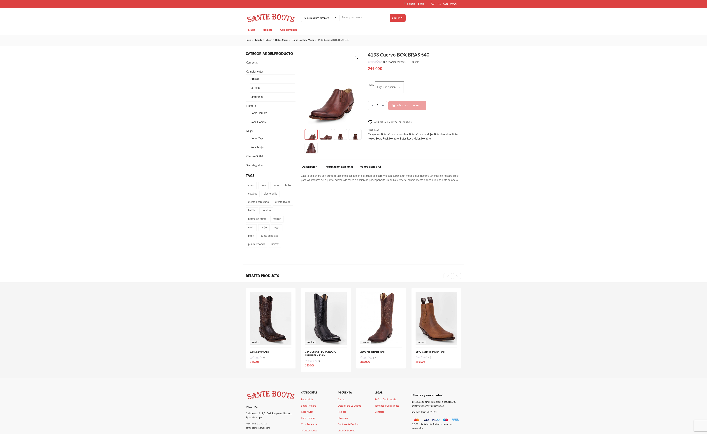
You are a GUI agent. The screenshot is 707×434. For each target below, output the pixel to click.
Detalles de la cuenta (349, 406)
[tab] (311, 167)
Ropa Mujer (257, 147)
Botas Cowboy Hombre (394, 134)
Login (421, 4)
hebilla (251, 210)
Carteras (255, 88)
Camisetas (252, 62)
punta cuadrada (269, 236)
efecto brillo (270, 194)
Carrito (341, 399)
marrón (277, 219)
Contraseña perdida (348, 424)
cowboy (252, 194)
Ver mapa (257, 418)
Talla (371, 85)
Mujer (252, 30)
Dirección (343, 418)
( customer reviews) (394, 62)
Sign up (411, 4)
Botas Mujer (281, 40)
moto (251, 227)
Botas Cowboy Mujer (303, 40)
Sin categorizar (254, 165)
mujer (264, 227)
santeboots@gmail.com (258, 428)
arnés (251, 185)
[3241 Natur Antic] (270, 294)
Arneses (255, 79)
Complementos (289, 30)
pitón (251, 236)
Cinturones (257, 97)
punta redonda (256, 244)
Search (396, 18)
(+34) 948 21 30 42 (256, 424)
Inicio (248, 40)
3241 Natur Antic (259, 352)
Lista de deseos (346, 431)
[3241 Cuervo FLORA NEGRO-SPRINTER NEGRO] (326, 294)
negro (277, 227)
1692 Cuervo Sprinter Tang (430, 352)
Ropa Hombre (259, 122)
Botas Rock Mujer (410, 138)
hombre (266, 210)
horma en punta (257, 219)
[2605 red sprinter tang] (381, 294)
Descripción (309, 166)
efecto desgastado (258, 202)
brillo (288, 185)
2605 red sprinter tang (372, 352)
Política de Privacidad (386, 399)
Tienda (258, 40)
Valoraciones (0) (370, 166)
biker (263, 185)
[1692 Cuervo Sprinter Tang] (436, 294)
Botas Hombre (442, 134)
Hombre (268, 30)
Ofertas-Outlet (254, 156)
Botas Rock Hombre (387, 138)
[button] (448, 4)
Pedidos (342, 412)
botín (276, 185)
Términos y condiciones (387, 406)
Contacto (379, 412)
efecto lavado (283, 202)
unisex (275, 244)
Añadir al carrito (409, 106)
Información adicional (339, 166)
